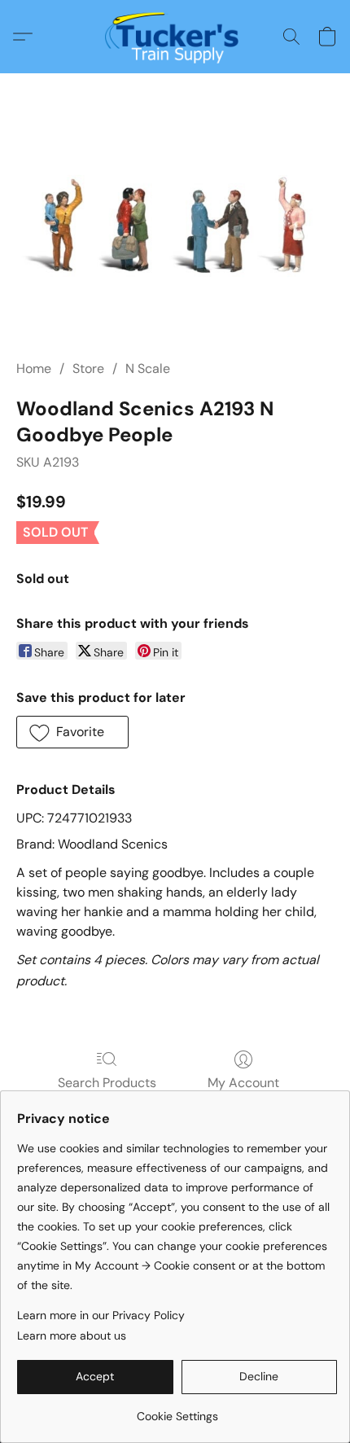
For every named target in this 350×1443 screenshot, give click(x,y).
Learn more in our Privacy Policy (101, 1315)
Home (33, 368)
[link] (177, 1410)
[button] (175, 36)
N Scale (147, 368)
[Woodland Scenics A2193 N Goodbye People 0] (175, 228)
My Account (243, 1082)
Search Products (107, 1082)
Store (88, 368)
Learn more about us (71, 1335)
